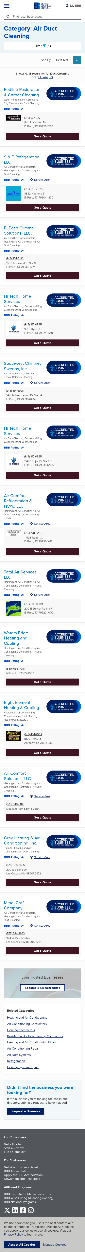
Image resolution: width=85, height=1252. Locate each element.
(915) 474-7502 (33, 734)
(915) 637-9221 (33, 118)
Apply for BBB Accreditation (23, 1175)
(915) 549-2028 (33, 189)
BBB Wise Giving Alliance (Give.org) (28, 1198)
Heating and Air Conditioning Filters (32, 1042)
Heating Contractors (21, 1030)
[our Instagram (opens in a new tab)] (31, 1212)
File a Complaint (15, 1151)
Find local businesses (27, 16)
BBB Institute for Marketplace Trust (28, 1194)
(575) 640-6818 (15, 804)
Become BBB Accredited (42, 987)
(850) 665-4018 (15, 668)
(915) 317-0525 (33, 324)
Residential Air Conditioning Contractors (35, 1036)
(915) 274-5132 (15, 258)
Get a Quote (42, 136)
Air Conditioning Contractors (27, 1024)
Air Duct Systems (19, 1055)
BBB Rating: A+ (14, 447)
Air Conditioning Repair (23, 1048)
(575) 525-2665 (15, 865)
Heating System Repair (23, 1067)
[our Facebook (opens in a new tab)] (23, 1212)
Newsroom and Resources (22, 1178)
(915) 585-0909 (33, 604)
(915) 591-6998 (15, 390)
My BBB (75, 6)
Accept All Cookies (22, 1244)
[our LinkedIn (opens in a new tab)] (15, 1212)
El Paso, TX (45, 77)
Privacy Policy (13, 1234)
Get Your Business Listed (21, 1167)
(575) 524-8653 (15, 933)
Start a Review (14, 1148)
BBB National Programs (20, 1202)
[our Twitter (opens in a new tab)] (7, 1212)
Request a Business (25, 1111)
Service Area (42, 180)
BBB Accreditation (16, 1171)
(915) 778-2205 (33, 533)
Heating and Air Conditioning (27, 1017)
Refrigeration (16, 1061)
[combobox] (67, 60)
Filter (46, 46)
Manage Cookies (54, 1244)
